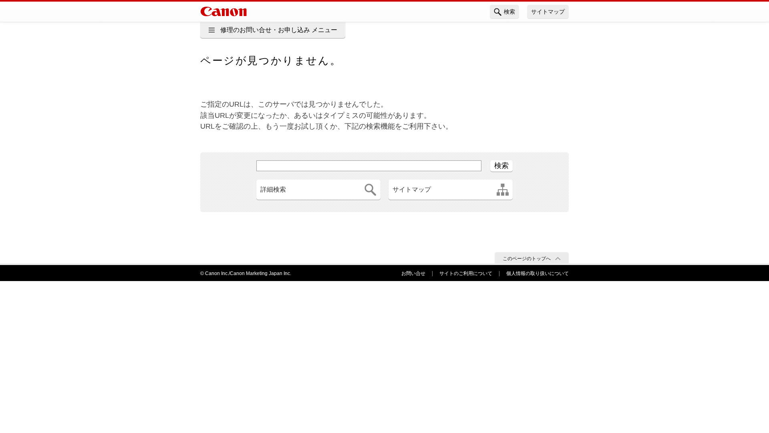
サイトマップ (548, 11)
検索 (509, 11)
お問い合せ (413, 273)
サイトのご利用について (465, 273)
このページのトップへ (527, 258)
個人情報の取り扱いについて (537, 273)
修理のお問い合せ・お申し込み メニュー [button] (278, 29)
